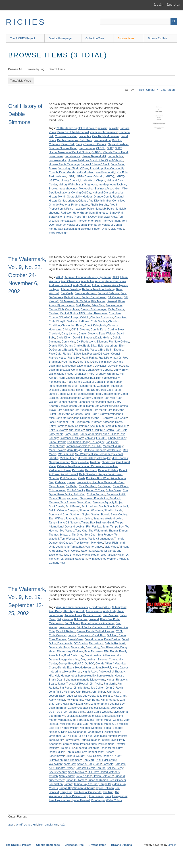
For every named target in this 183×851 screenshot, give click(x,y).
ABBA (59, 277)
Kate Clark (120, 695)
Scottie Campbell (117, 506)
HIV (98, 377)
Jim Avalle (96, 683)
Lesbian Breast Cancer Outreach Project (73, 707)
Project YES (67, 748)
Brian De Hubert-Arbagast (73, 132)
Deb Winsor (96, 643)
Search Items (57, 69)
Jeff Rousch (81, 683)
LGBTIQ (109, 176)
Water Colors (71, 550)
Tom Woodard (68, 538)
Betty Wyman (72, 297)
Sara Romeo (68, 502)
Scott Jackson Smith (93, 506)
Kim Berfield (106, 426)
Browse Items (126, 38)
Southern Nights (80, 514)
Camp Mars (72, 309)
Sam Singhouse (98, 212)
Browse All (15, 69)
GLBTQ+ (97, 152)
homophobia (115, 156)
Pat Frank (91, 470)
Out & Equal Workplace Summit (98, 736)
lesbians (61, 176)
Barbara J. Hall (92, 615)
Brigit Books (84, 627)
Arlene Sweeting (71, 289)
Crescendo (84, 635)
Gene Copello (103, 369)
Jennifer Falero (88, 401)
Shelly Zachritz (58, 772)
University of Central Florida (80, 224)
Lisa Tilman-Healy (78, 442)
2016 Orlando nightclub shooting (76, 128)
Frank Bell (74, 357)
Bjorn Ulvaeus (66, 305)
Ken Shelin (91, 426)
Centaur (54, 313)
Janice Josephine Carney (75, 397)
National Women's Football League (101, 727)
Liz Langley (97, 442)
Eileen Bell (68, 144)
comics (72, 635)
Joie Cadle (120, 418)
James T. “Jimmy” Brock (95, 164)
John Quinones (82, 418)
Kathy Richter (57, 699)
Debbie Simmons (67, 140)
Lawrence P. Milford (71, 438)
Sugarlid (119, 776)
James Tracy (65, 683)
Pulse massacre (76, 208)
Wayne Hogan (91, 554)
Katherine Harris (113, 422)
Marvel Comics (113, 719)
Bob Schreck (72, 623)
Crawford (54, 333)
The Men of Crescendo (88, 792)
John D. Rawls (114, 687)
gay (109, 361)
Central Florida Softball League (95, 631)
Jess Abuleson (68, 406)
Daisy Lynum (69, 333)
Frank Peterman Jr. (110, 357)
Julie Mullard (104, 695)
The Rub (108, 792)
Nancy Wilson (70, 727)
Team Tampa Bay (113, 526)
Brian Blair (98, 305)
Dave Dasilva (112, 639)
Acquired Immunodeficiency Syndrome (87, 277)
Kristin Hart (92, 430)
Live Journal (121, 711)
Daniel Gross (75, 639)
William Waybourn (76, 558)
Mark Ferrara (78, 719)
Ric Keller (71, 486)
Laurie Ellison (109, 434)
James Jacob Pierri (89, 393)
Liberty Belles (77, 711)
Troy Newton (81, 542)
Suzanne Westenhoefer (107, 518)
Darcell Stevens (88, 333)
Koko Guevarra (58, 430)
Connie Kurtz (98, 329)
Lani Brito (121, 430)
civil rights (85, 136)
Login (159, 4)
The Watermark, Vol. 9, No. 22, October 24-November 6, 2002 (27, 275)
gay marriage (87, 148)
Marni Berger (74, 450)
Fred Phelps (68, 361)
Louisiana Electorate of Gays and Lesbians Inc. (95, 715)
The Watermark (111, 220)
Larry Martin (56, 434)
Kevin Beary (92, 699)
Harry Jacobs (67, 377)
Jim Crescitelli (103, 406)
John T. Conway (103, 418)
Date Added (167, 89)
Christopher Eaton (72, 325)
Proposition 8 (57, 208)
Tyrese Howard (80, 800)
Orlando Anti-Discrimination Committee (101, 200)
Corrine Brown (116, 329)
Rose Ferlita (64, 494)
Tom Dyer (90, 534)
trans (108, 796)
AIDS (115, 277)
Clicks (66, 329)
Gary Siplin (99, 361)
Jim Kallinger (66, 410)
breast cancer (67, 627)
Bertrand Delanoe (108, 293)
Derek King (68, 341)
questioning (84, 482)
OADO (72, 731)
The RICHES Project (22, 38)
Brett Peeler (83, 305)
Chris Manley (99, 321)
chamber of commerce (103, 132)
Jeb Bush (98, 397)
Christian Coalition (66, 136)
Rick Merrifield (87, 486)
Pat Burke (78, 470)
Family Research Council (91, 144)
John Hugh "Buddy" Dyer (73, 168)
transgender (105, 538)
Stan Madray (67, 776)
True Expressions (59, 800)
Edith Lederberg (108, 345)
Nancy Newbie (80, 462)
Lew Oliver (117, 707)
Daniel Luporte (94, 639)
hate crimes (56, 671)
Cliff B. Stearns (80, 329)
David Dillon (63, 337)
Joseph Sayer (57, 695)
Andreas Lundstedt (60, 285)
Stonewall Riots (107, 216)
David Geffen (103, 337)
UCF (59, 224)
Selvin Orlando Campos (63, 510)
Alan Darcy (55, 611)
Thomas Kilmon (118, 530)
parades (84, 204)
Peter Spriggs (88, 744)
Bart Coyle (67, 293)
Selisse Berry (115, 768)
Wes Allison (108, 554)
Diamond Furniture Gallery (113, 341)
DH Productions (86, 341)
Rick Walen (104, 486)
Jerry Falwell (106, 401)
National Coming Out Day (75, 192)
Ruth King (79, 494)
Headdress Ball (85, 377)
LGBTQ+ (54, 180)
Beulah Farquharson (93, 297)
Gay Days (100, 365)
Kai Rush (75, 422)
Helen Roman (72, 671)
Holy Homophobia (66, 675)
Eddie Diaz (90, 345)
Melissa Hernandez (100, 454)
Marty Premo (95, 719)
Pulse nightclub (96, 208)
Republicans (56, 486)
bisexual (112, 301)
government (56, 156)
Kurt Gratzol (107, 430)
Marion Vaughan (59, 719)
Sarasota (107, 764)
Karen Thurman (91, 422)
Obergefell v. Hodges (79, 196)
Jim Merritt (100, 410)
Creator (151, 89)
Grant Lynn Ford (84, 373)
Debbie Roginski (115, 643)
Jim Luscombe (84, 410)
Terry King (81, 530)
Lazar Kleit (82, 703)
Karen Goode (67, 172)
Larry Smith (72, 434)
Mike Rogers (67, 723)
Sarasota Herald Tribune (91, 768)
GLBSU (100, 148)
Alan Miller (87, 281)
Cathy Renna (116, 309)
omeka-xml (51, 824)
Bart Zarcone (110, 615)
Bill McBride (82, 301)
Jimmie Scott (81, 687)
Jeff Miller (110, 397)
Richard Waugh (74, 756)
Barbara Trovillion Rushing (98, 289)
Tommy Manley (88, 538)
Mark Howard (57, 450)
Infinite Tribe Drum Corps (90, 389)
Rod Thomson (72, 760)
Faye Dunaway (93, 651)
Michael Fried (68, 458)
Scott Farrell (73, 506)
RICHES (26, 22)
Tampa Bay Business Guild (97, 522)
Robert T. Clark (95, 490)
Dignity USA (56, 345)
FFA (106, 651)
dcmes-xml (30, 824)
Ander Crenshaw (115, 281)
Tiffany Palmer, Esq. (75, 796)
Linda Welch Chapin (92, 180)
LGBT (70, 176)
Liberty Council (70, 180)
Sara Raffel (55, 216)
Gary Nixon (84, 361)
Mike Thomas (120, 458)
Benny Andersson (85, 293)
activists (113, 128)
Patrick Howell (69, 474)
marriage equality (109, 184)
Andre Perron (94, 611)
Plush (81, 478)
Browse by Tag (35, 69)
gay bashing (71, 659)
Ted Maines (67, 530)
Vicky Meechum (58, 232)
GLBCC (89, 663)
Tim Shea (77, 534)
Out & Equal (70, 736)
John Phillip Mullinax (61, 691)
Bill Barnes (80, 619)
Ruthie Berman (96, 494)
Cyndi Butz (99, 635)
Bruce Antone (114, 305)
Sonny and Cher (59, 514)
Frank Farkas (89, 357)
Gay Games (115, 365)
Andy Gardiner (82, 285)
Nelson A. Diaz (58, 731)
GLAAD (78, 663)
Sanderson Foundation (94, 498)
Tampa (68, 784)
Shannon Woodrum (91, 510)
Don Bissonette (109, 647)
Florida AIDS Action (74, 353)
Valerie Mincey (94, 546)
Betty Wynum (65, 619)
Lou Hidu (96, 446)
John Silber (98, 691)
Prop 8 (114, 204)
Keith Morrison (85, 172)
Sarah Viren (84, 502)
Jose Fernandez (59, 422)
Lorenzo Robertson (77, 446)
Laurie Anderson (90, 434)
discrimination (102, 140)
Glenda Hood (65, 373)
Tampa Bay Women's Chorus (76, 788)
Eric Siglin (106, 349)
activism (102, 128)
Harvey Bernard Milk (94, 156)
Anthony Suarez (101, 285)
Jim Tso (112, 410)
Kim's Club (121, 426)
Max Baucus (113, 450)
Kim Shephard (109, 699)
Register (173, 4)
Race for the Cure (111, 748)
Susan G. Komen (76, 780)
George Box (65, 663)
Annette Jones (73, 615)
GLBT (110, 148)
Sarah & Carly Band (89, 764)
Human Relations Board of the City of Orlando (95, 160)
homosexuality (58, 160)
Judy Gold (89, 695)
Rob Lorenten (57, 490)
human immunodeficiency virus (86, 679)
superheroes (56, 780)
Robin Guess (113, 490)
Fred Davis (70, 655)
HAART (106, 667)
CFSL (119, 631)
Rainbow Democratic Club (108, 482)
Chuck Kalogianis (95, 325)
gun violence (72, 156)
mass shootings (68, 188)
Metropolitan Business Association (100, 188)
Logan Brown (57, 715)
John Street (113, 691)
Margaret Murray (113, 446)
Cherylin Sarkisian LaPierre (72, 321)
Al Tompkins (119, 607)
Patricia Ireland (90, 740)
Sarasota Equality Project (108, 502)
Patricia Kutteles (108, 470)
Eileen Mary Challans (70, 651)
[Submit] (174, 21)
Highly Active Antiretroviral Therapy (104, 671)
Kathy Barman (57, 426)
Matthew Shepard (94, 450)
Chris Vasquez (58, 635)
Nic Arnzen (108, 462)
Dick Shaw (85, 140)
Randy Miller (56, 752)
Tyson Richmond (114, 542)
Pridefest (60, 482)
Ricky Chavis (121, 486)
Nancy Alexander (59, 462)
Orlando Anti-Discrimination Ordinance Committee (87, 466)
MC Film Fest (66, 454)
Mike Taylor (103, 458)
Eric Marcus (92, 349)
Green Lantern (92, 667)
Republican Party (76, 752)
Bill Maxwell (67, 301)
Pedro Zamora (70, 744)
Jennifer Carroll (68, 401)
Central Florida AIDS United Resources (83, 313)
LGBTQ (120, 176)
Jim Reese (66, 687)
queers (71, 482)
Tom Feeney (105, 534)
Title (141, 89)
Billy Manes (98, 301)
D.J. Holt (112, 635)
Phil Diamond (68, 478)
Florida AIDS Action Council (104, 353)
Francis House (58, 357)
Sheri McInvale (113, 510)
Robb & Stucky (76, 490)
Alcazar (99, 281)
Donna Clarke (73, 345)
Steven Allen (83, 776)
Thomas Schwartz (60, 534)
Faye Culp (55, 353)
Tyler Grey (97, 542)
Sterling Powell (100, 514)
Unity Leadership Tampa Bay (66, 546)
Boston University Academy (97, 623)
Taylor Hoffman (105, 788)
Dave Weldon (107, 333)
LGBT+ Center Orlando (89, 176)
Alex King (69, 611)
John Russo (82, 691)
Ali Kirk (80, 611)
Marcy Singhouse (86, 184)
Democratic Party (59, 647)
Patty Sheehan (88, 474)
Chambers (115, 313)
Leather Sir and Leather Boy (107, 703)
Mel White (81, 454)
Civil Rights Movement (105, 136)
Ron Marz (88, 760)
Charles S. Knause (101, 317)
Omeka (172, 845)
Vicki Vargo (117, 228)
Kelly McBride (75, 699)
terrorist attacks (66, 220)
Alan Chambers (70, 281)
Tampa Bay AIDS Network (64, 522)
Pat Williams (71, 740)
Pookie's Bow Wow (97, 478)
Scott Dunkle (56, 506)
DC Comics (81, 643)
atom (11, 824)
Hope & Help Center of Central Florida (90, 381)
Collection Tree (94, 38)
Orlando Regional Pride (63, 204)
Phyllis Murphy (99, 204)
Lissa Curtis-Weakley (99, 711)
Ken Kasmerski (105, 172)
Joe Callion (97, 687)
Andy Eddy (109, 611)
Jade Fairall (114, 389)
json (41, 824)
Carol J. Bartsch (65, 631)
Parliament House (60, 470)
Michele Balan (86, 458)
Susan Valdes (83, 518)
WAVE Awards (72, 554)
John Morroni (64, 418)
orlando (72, 200)
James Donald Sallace (62, 393)
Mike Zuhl (82, 723)
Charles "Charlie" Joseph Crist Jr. (69, 317)
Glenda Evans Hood (115, 152)
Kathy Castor (75, 426)
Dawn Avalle (65, 643)
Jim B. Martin (86, 406)
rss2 (62, 824)
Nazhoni (95, 462)
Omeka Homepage (60, 38)
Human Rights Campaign (64, 164)
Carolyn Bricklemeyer (94, 309)
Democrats (77, 647)
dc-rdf (19, 824)
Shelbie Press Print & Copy (80, 216)
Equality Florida (73, 349)
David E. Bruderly (83, 337)
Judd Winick (74, 695)
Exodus (118, 349)
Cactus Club (56, 309)
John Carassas (73, 414)
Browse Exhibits (157, 38)
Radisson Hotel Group (74, 212)
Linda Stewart (57, 442)
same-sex (73, 498)
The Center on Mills (89, 220)
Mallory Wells (66, 184)
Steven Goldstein (102, 776)
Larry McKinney (65, 703)
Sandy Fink (116, 212)
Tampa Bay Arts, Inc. (86, 784)
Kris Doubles (76, 430)
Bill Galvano (115, 297)
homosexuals (57, 381)
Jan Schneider (111, 393)
